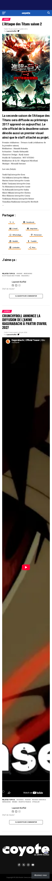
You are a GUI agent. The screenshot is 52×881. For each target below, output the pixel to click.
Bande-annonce (39, 800)
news (15, 802)
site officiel (10, 129)
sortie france (25, 802)
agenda (20, 800)
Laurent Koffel (11, 31)
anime (19, 273)
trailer (36, 802)
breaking (28, 273)
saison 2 (25, 276)
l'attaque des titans (11, 276)
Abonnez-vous (40, 875)
